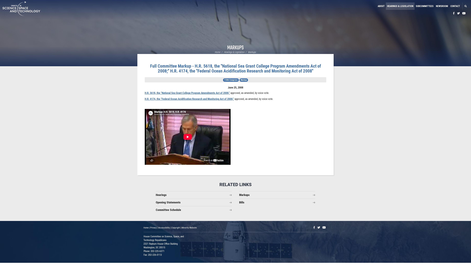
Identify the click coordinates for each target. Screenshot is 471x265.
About (381, 6)
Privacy (153, 227)
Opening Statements (168, 202)
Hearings (161, 195)
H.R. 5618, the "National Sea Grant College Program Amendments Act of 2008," (187, 92)
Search (465, 6)
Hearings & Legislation (400, 6)
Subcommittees (424, 6)
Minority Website (189, 227)
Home (218, 52)
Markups (235, 48)
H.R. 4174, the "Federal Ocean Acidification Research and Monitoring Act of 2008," (189, 98)
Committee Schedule (168, 210)
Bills (241, 202)
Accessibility (164, 227)
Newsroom (442, 6)
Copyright (175, 227)
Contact (455, 6)
